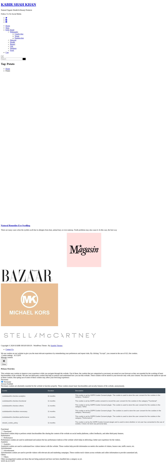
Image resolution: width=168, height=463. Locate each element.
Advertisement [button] (6, 448)
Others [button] (3, 455)
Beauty (12, 44)
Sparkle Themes (56, 346)
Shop (7, 28)
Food (12, 50)
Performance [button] (5, 435)
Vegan (17, 36)
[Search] (24, 59)
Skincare (13, 40)
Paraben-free (19, 38)
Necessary (7, 382)
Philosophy (14, 32)
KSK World (9, 30)
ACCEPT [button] (17, 355)
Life (11, 46)
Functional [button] (5, 429)
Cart (7, 52)
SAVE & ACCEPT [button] (8, 461)
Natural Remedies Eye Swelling (15, 225)
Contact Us (9, 349)
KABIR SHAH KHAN (18, 4)
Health (12, 42)
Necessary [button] (4, 380)
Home (7, 26)
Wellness (13, 48)
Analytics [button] (4, 442)
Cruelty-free (19, 34)
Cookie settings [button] (7, 355)
